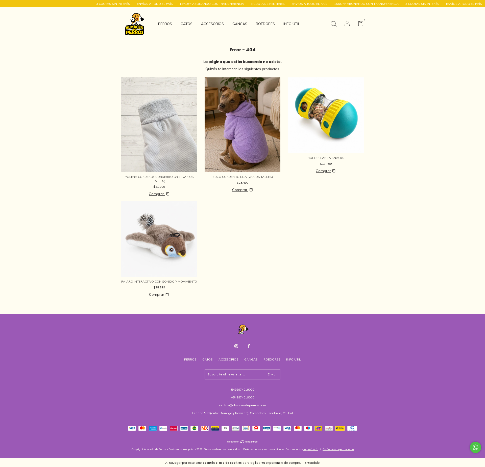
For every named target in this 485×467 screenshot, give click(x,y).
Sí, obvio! (289, 48)
